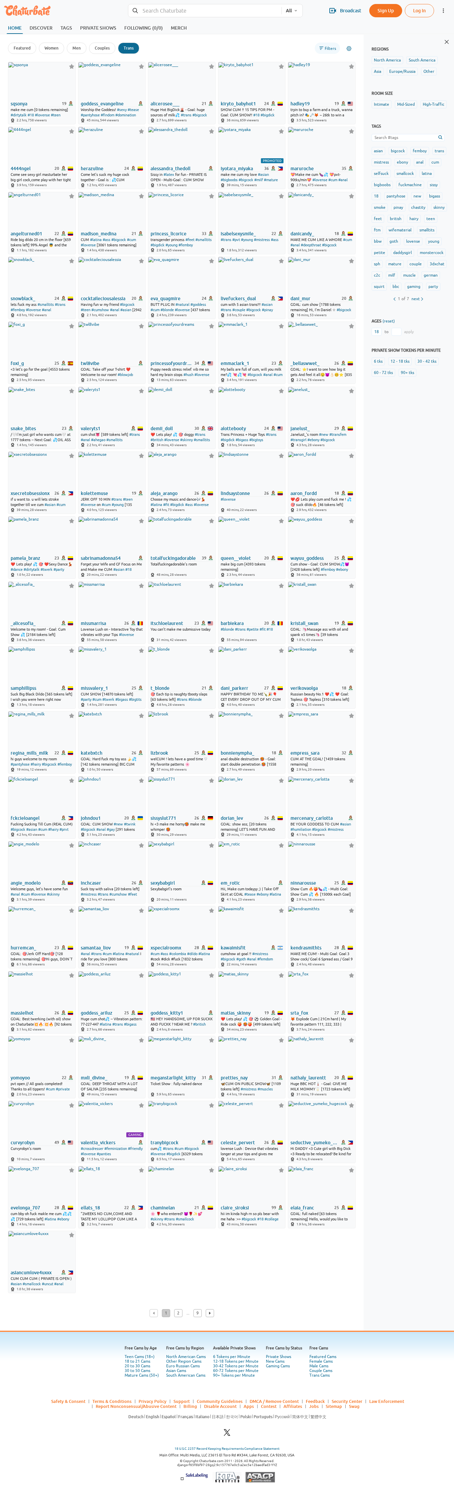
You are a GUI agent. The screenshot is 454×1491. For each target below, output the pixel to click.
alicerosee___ (165, 103)
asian (378, 151)
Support (181, 1401)
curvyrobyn (23, 1142)
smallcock (405, 173)
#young (171, 245)
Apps (249, 1406)
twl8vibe (90, 363)
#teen (55, 115)
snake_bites (23, 428)
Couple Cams (320, 1370)
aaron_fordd (303, 493)
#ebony (313, 440)
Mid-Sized (406, 104)
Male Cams (318, 1366)
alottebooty (233, 428)
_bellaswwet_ (304, 363)
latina (427, 173)
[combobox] (205, 11)
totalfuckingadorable (173, 558)
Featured (22, 48)
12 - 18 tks (400, 361)
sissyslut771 (163, 818)
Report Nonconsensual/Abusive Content (136, 1406)
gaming (413, 286)
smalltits (426, 230)
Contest (269, 1406)
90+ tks (407, 372)
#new (323, 434)
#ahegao (98, 440)
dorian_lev (232, 818)
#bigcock (199, 115)
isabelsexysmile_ (238, 233)
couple (415, 264)
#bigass (242, 440)
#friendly (135, 1149)
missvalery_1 (94, 688)
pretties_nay (234, 1077)
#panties (104, 1154)
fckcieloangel (25, 818)
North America (387, 60)
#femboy (185, 245)
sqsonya (19, 103)
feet (378, 218)
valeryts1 (90, 428)
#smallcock (185, 1219)
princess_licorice (168, 233)
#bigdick (268, 115)
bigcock (398, 151)
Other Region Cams (183, 1361)
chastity (418, 207)
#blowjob (125, 375)
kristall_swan (304, 623)
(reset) (389, 321)
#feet (189, 240)
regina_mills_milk (29, 753)
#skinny (186, 440)
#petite (253, 629)
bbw (378, 241)
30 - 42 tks (426, 361)
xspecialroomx (166, 947)
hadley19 (300, 103)
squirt (379, 286)
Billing (190, 1406)
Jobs (314, 1406)
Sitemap (334, 1406)
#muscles (265, 1089)
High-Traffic (433, 104)
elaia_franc (302, 1207)
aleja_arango (164, 493)
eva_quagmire (165, 298)
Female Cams (321, 1361)
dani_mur (300, 298)
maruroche (302, 168)
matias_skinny (236, 1013)
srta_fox (299, 1013)
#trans (186, 115)
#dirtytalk (19, 115)
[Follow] (71, 66)
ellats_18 (90, 1207)
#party (59, 569)
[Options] (349, 48)
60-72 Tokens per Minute (236, 1370)
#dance (17, 569)
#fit (166, 505)
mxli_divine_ (94, 1077)
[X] (227, 1434)
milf (391, 275)
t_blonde (160, 688)
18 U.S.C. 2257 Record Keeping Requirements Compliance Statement (227, 1448)
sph (377, 264)
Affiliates (293, 1406)
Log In (419, 10)
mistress (381, 162)
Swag (354, 1406)
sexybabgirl (163, 883)
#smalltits (203, 240)
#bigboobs (229, 180)
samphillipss (23, 688)
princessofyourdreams (172, 363)
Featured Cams (322, 1356)
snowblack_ (23, 298)
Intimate (381, 104)
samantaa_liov (96, 947)
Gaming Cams (278, 1366)
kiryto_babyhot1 (238, 103)
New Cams (275, 1361)
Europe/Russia (402, 71)
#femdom (265, 959)
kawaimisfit (233, 947)
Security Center (347, 1401)
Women (51, 48)
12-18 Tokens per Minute (236, 1361)
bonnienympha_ (237, 753)
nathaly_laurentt (308, 1077)
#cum (332, 180)
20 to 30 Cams (137, 1366)
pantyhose (396, 196)
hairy (413, 218)
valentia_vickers (98, 1142)
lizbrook (159, 753)
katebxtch (91, 753)
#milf (258, 180)
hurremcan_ (23, 947)
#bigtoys (256, 440)
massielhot (22, 1013)
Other (428, 71)
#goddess (198, 305)
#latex (169, 175)
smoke (380, 207)
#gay (111, 829)
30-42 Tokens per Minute (236, 1366)
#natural (182, 305)
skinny (439, 207)
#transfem (337, 434)
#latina (96, 240)
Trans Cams (319, 1375)
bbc (396, 286)
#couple (238, 310)
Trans (129, 48)
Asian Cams (176, 1370)
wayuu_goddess (307, 558)
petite (379, 252)
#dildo (192, 954)
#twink (130, 824)
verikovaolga (304, 688)
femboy (420, 151)
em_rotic (230, 883)
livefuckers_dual (238, 298)
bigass (434, 196)
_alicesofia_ (23, 623)
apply (409, 331)
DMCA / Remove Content (274, 1401)
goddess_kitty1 (167, 1013)
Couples (102, 48)
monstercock (431, 252)
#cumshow (100, 310)
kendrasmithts (305, 947)
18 (376, 196)
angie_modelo (26, 883)
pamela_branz (25, 558)
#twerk (47, 569)
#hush (188, 375)
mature (394, 264)
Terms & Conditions (112, 1401)
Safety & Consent (68, 1401)
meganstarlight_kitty (173, 1077)
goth (394, 241)
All (289, 10)
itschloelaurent (167, 623)
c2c (377, 275)
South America (422, 60)
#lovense (42, 115)
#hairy (36, 764)
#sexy (122, 110)
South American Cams (185, 1375)
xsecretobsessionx (30, 493)
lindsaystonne (235, 493)
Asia (377, 71)
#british (157, 440)
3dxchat (437, 264)
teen (430, 218)
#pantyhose (90, 115)
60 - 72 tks (383, 372)
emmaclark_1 (235, 363)
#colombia (177, 954)
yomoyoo (20, 1077)
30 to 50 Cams (137, 1370)
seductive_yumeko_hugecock (314, 1142)
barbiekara (232, 623)
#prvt (63, 829)
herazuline (92, 168)
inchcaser (91, 883)
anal (419, 162)
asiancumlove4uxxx (31, 1272)
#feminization (115, 1149)
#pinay (267, 310)
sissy (434, 185)
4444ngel (21, 168)
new (417, 196)
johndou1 (91, 818)
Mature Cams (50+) (142, 1375)
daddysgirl (402, 252)
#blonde (167, 310)
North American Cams (186, 1356)
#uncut (47, 1284)
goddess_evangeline (102, 103)
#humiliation (300, 829)
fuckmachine (410, 185)
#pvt (236, 240)
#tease (133, 110)
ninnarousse (303, 883)
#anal (343, 180)
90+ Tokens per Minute (234, 1375)
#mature (271, 180)
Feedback (315, 1401)
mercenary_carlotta (311, 818)
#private (63, 1089)
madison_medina (98, 233)
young (433, 241)
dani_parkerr (234, 688)
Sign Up (386, 10)
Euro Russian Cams (183, 1366)
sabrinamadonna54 (101, 558)
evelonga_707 (25, 1207)
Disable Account (220, 1406)
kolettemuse (94, 493)
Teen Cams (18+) (140, 1356)
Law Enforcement (386, 1401)
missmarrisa (93, 623)
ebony (402, 162)
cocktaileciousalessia (103, 298)
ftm (377, 230)
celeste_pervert (238, 1142)
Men (76, 48)
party (433, 286)
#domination (125, 115)
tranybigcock (164, 1142)
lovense (413, 241)
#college (272, 1219)
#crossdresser (92, 1149)
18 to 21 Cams (137, 1361)
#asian (263, 175)
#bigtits (135, 699)
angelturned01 (26, 233)
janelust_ (300, 428)
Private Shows (278, 1356)
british (395, 218)
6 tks (378, 361)
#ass (106, 240)
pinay (398, 207)
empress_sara (304, 753)
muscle (409, 275)
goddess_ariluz (96, 1013)
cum (435, 162)
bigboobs (382, 185)
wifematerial (400, 230)
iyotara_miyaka (237, 168)
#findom (107, 115)
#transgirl (298, 440)
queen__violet (236, 558)
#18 (31, 115)
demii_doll (162, 428)
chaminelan (163, 1207)
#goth (241, 959)
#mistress (262, 240)
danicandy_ (302, 233)
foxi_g (17, 363)
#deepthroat (311, 245)
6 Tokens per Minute (231, 1356)
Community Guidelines (220, 1401)
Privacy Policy (153, 1401)
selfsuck (381, 173)
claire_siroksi (235, 1207)
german (431, 275)
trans (439, 151)
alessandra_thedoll (170, 168)
